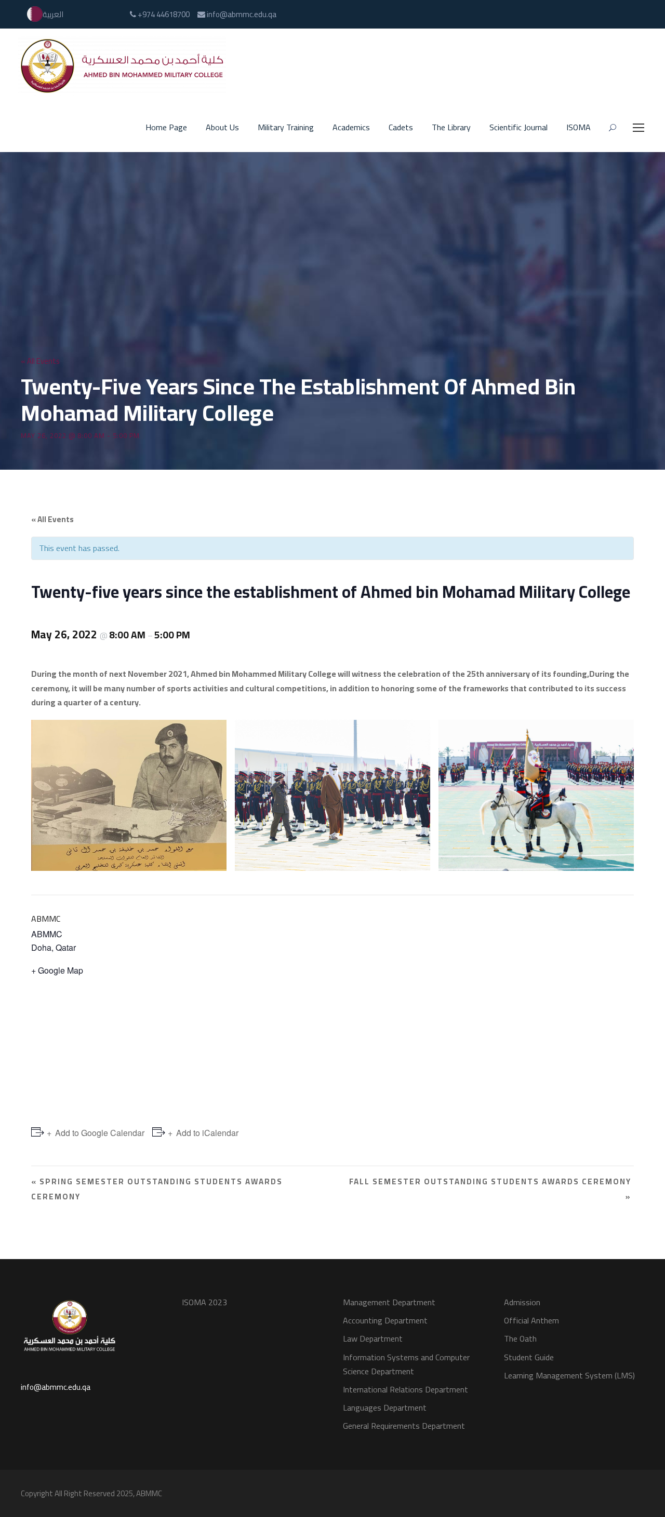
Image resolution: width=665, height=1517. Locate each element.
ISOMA (578, 127)
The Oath (520, 1338)
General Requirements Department (404, 1425)
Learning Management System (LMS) (569, 1375)
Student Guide (529, 1357)
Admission (522, 1302)
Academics (351, 127)
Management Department (389, 1302)
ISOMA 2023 (204, 1302)
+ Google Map (57, 970)
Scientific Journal (518, 127)
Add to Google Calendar (99, 1133)
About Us (222, 127)
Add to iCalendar (207, 1133)
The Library (451, 127)
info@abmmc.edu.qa (55, 1387)
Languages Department (385, 1407)
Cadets (401, 127)
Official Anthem (531, 1320)
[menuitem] (45, 14)
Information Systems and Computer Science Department (406, 1364)
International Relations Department (405, 1389)
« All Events (40, 360)
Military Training (286, 127)
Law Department (373, 1338)
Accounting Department (385, 1320)
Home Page (166, 127)
